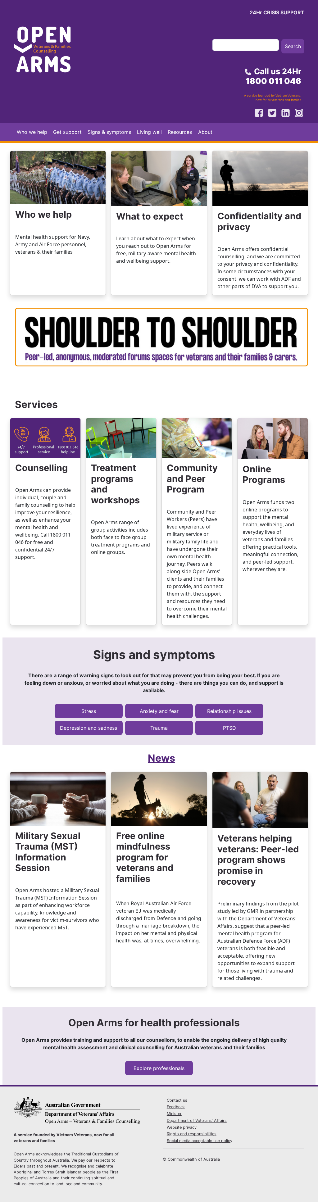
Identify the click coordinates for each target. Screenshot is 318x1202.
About (205, 132)
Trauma (159, 728)
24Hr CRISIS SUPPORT (277, 12)
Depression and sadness (88, 728)
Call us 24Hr (273, 76)
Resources (180, 132)
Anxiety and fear (159, 711)
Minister (174, 1113)
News (161, 758)
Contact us (177, 1100)
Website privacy (182, 1127)
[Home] (48, 51)
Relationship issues (229, 711)
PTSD (229, 728)
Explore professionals (159, 1068)
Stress (88, 711)
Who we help (32, 132)
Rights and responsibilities (191, 1134)
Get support (67, 132)
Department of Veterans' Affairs (197, 1120)
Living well (149, 132)
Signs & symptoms (109, 132)
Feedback (176, 1106)
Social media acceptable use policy (199, 1140)
